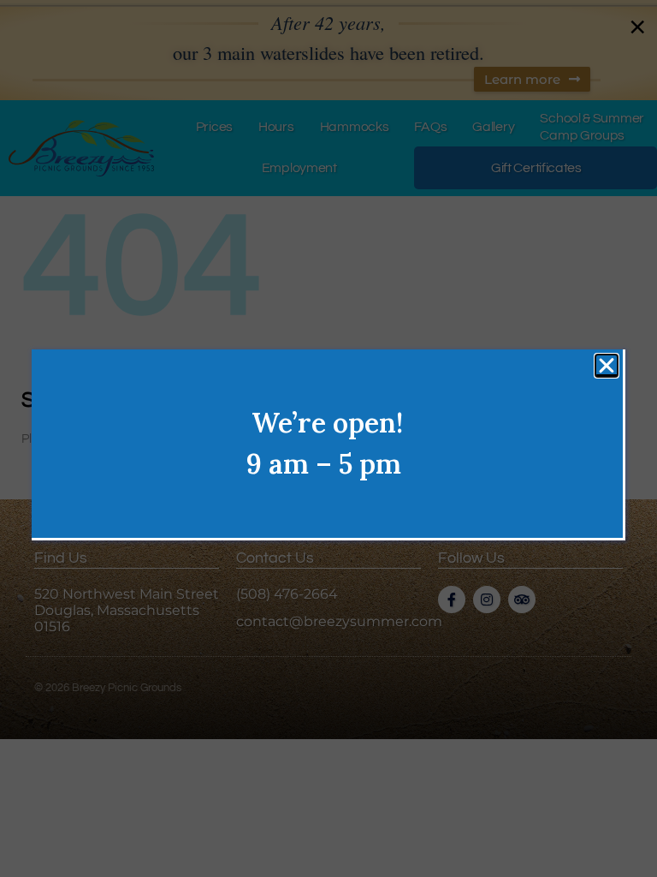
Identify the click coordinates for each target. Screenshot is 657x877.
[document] (328, 438)
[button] (606, 365)
